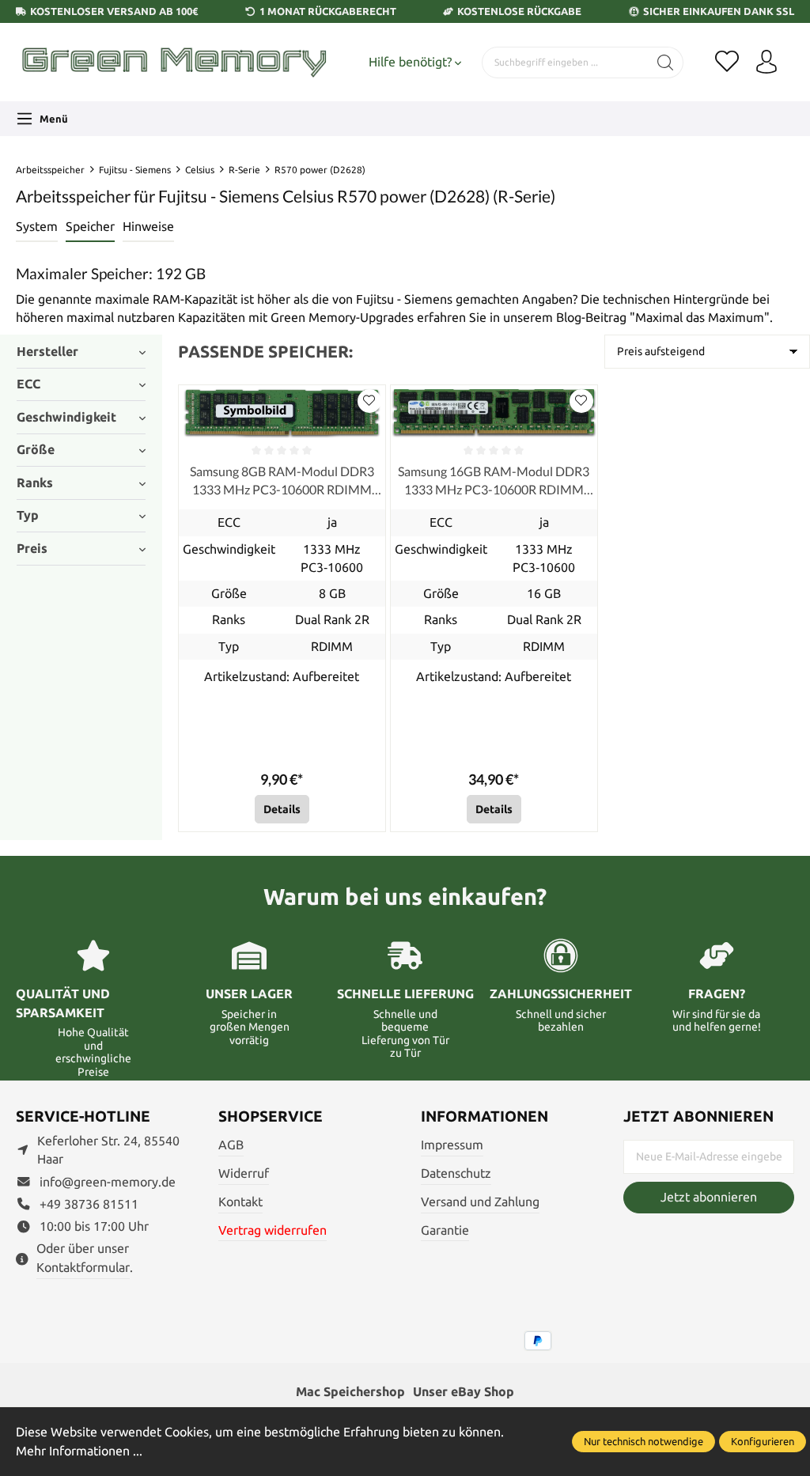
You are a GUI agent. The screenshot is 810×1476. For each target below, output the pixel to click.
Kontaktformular (83, 1267)
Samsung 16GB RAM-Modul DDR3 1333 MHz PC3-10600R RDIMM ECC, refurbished (493, 481)
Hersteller (47, 351)
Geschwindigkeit (66, 417)
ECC (28, 384)
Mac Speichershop (350, 1391)
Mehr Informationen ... (79, 1451)
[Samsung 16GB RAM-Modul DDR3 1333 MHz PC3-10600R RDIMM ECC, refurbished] (494, 412)
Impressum (452, 1145)
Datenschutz (456, 1173)
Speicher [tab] (90, 226)
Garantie (445, 1230)
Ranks (35, 483)
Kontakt (240, 1202)
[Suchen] (665, 62)
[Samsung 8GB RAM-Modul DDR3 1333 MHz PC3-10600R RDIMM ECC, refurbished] (282, 412)
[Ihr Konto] (766, 62)
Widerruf (243, 1173)
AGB (231, 1145)
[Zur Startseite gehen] (174, 62)
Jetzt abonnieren (708, 1197)
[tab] (37, 227)
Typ (28, 515)
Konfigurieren (762, 1441)
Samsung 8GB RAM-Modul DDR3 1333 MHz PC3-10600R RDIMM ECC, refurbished (282, 481)
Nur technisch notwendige (643, 1441)
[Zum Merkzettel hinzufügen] (369, 401)
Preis (32, 548)
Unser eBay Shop (463, 1391)
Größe (36, 449)
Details (282, 809)
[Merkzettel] (727, 62)
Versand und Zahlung (480, 1202)
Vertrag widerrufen (272, 1230)
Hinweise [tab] (148, 226)
